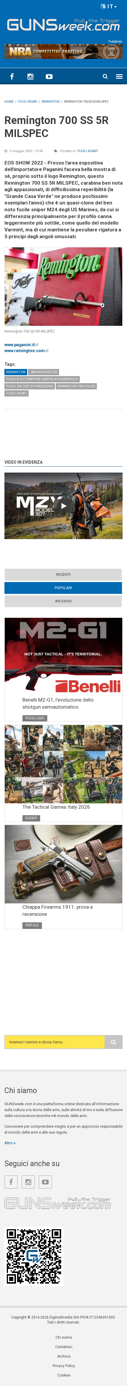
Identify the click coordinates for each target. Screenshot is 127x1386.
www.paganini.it (21, 344)
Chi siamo (64, 1337)
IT (110, 6)
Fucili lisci (34, 718)
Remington (15, 372)
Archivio (63, 601)
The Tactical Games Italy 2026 (56, 807)
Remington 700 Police (76, 386)
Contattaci (63, 1347)
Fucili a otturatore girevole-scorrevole (42, 379)
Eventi (31, 818)
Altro (9, 1143)
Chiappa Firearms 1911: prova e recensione (57, 910)
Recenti (63, 574)
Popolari (75, 588)
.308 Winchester (43, 372)
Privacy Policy (64, 1366)
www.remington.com (26, 350)
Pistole (32, 925)
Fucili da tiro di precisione (29, 386)
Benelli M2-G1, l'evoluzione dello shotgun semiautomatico (58, 703)
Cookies (64, 1375)
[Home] (63, 23)
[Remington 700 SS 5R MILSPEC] (63, 286)
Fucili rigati (87, 151)
